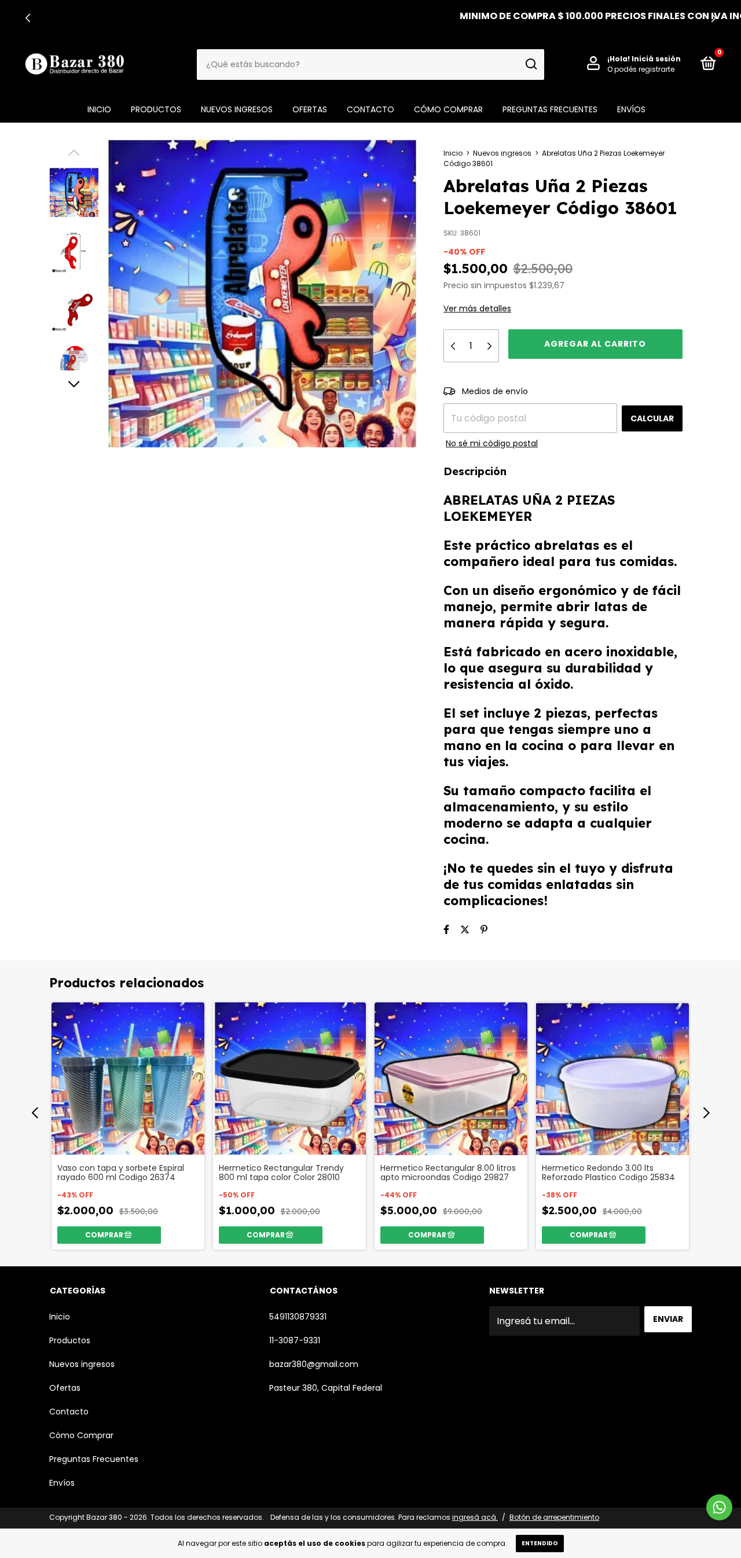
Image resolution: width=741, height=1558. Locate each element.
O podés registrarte (640, 69)
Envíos (631, 109)
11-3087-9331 (294, 1340)
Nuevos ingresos (237, 109)
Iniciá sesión (656, 59)
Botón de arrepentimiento (554, 1517)
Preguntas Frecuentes (549, 109)
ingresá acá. (475, 1517)
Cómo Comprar (448, 109)
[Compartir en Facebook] (446, 929)
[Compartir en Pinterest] (483, 929)
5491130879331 (298, 1316)
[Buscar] (530, 64)
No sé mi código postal (492, 443)
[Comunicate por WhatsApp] (719, 1507)
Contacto (370, 109)
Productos (156, 109)
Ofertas (309, 109)
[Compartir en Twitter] (464, 929)
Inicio (99, 109)
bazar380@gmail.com (313, 1364)
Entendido (540, 1543)
